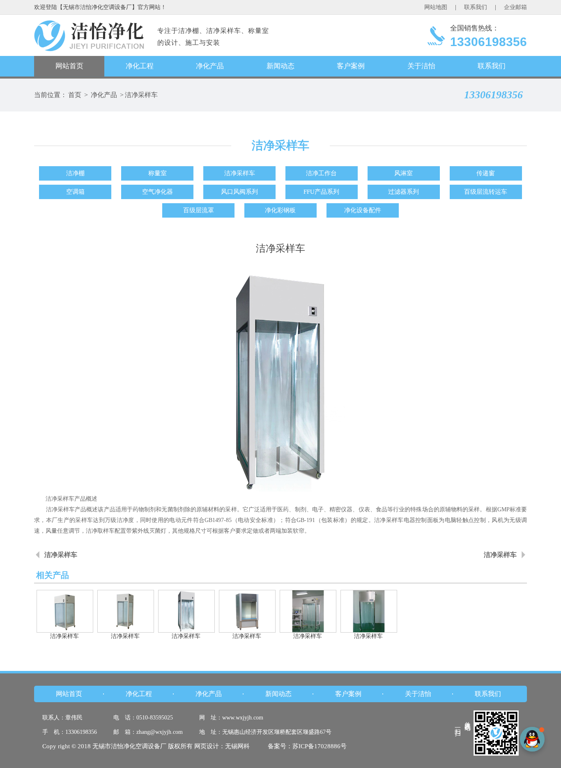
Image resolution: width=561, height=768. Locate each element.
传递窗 (485, 173)
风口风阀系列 (239, 191)
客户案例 (351, 66)
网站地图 (435, 7)
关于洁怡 (421, 66)
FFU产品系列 (321, 191)
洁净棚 (75, 173)
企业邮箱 (515, 7)
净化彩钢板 (280, 210)
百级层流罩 (198, 210)
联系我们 (475, 7)
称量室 (157, 173)
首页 (74, 94)
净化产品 (210, 66)
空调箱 (75, 191)
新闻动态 (280, 66)
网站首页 (69, 66)
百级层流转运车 (485, 191)
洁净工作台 (321, 173)
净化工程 (140, 66)
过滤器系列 (403, 191)
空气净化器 (157, 191)
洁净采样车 (141, 94)
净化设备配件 (362, 210)
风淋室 (403, 173)
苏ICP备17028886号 (319, 746)
